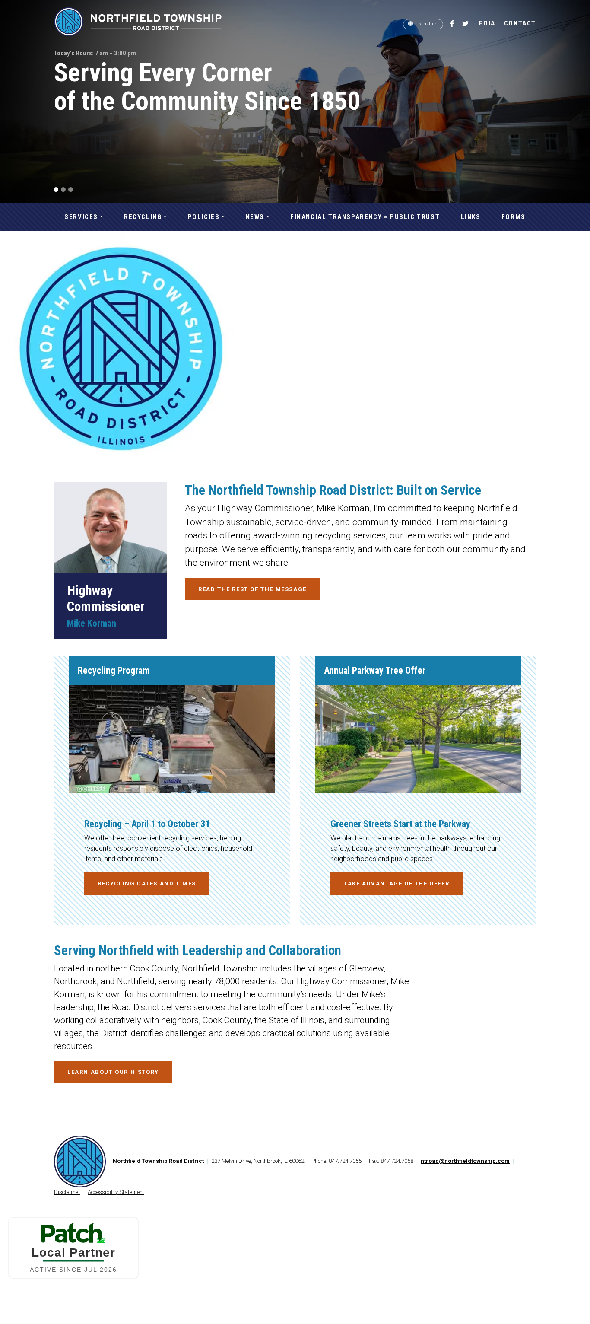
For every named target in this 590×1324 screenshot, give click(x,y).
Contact (520, 23)
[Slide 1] (56, 189)
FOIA (487, 23)
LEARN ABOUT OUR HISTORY (113, 1072)
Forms (513, 217)
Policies (204, 217)
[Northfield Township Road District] (144, 27)
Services (81, 217)
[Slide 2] (63, 189)
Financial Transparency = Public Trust (365, 217)
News (255, 217)
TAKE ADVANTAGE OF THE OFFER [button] (396, 883)
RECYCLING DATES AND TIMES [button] (147, 883)
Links (471, 217)
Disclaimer (67, 1192)
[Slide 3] (70, 189)
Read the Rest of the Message (252, 589)
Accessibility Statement (116, 1192)
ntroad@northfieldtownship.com (465, 1161)
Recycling (143, 217)
